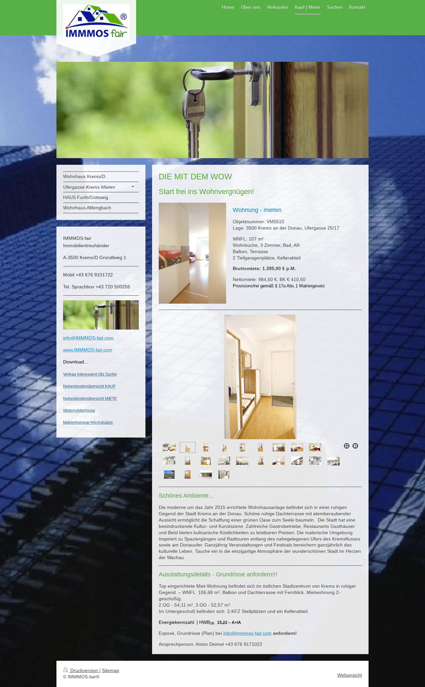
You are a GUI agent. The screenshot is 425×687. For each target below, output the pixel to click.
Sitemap (110, 670)
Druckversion (84, 670)
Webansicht (349, 675)
